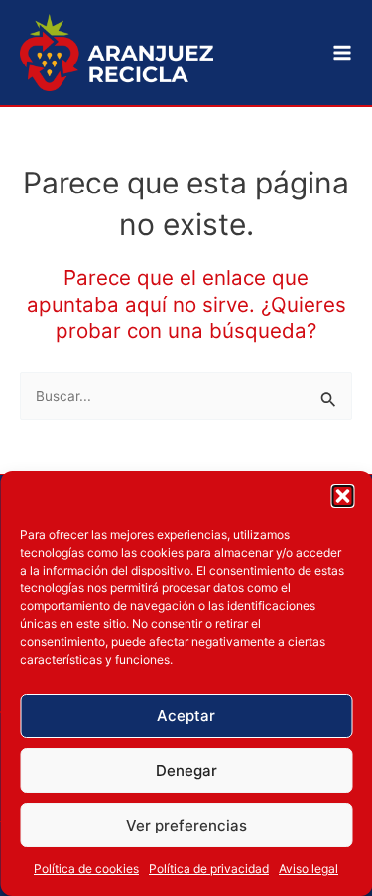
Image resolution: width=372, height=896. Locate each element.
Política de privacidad (209, 868)
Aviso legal (308, 868)
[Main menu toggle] (342, 53)
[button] (342, 496)
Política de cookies (86, 868)
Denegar (186, 770)
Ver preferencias (186, 825)
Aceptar (186, 715)
